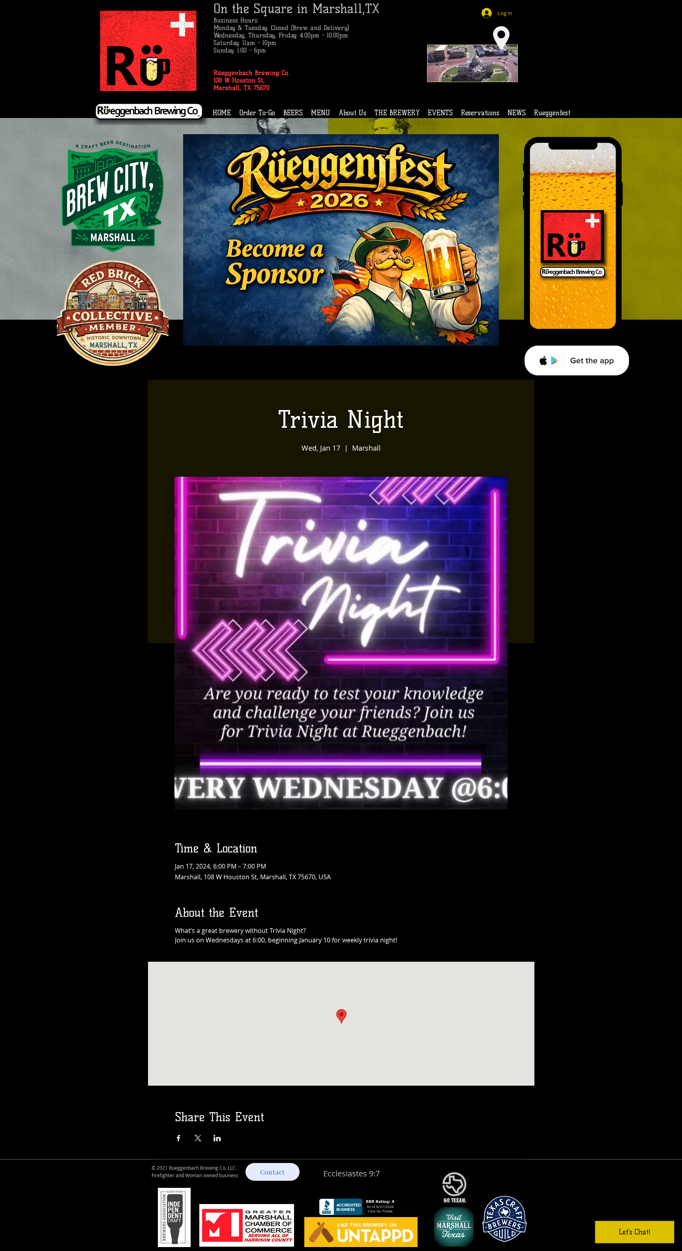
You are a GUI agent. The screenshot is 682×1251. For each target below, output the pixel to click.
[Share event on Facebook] (178, 1138)
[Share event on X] (198, 1138)
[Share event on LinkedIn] (217, 1138)
